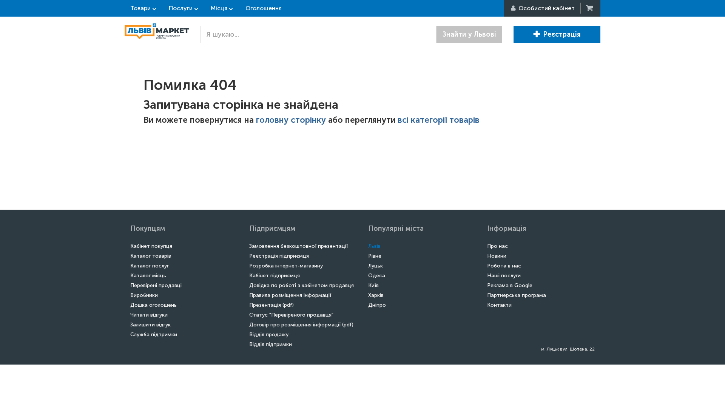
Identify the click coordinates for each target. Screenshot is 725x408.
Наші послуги (504, 275)
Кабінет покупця (151, 246)
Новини (496, 256)
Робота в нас (504, 266)
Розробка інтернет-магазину (286, 266)
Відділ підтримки (270, 344)
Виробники (144, 295)
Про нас (497, 246)
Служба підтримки (153, 334)
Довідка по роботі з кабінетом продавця (301, 285)
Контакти (499, 305)
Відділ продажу (268, 334)
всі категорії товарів (439, 120)
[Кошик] (590, 8)
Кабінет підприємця (274, 275)
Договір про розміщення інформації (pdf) (301, 324)
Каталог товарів (150, 256)
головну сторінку (291, 120)
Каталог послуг (149, 266)
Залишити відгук (150, 324)
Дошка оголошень (153, 305)
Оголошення (263, 8)
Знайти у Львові (469, 34)
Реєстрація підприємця (279, 256)
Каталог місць (148, 275)
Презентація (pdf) (271, 305)
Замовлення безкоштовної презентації (298, 246)
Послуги (181, 8)
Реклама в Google (509, 285)
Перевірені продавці (156, 285)
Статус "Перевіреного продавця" (291, 315)
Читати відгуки (149, 315)
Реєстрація (562, 34)
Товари (140, 8)
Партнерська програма (516, 295)
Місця (219, 8)
